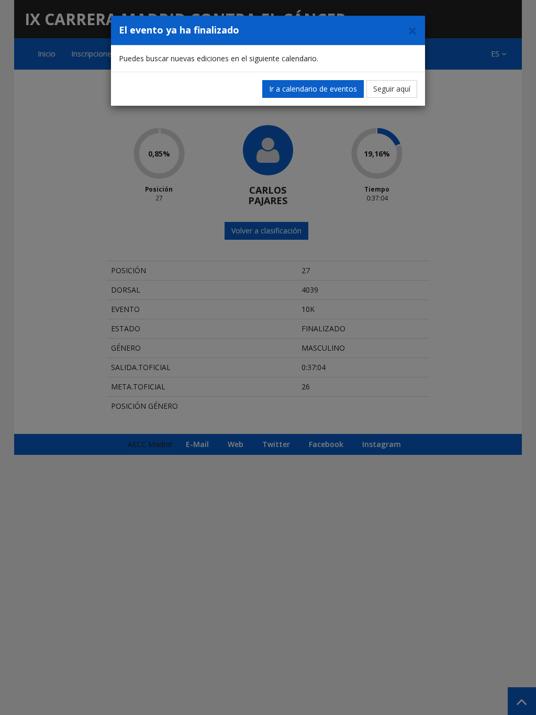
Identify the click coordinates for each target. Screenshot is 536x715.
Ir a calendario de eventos (313, 89)
